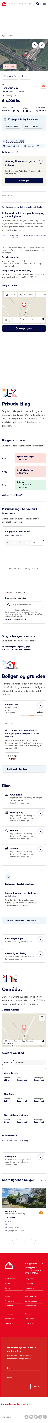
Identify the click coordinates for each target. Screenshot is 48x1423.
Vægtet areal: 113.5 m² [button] (13, 146)
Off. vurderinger (40, 107)
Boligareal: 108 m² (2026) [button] (15, 141)
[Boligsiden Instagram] (36, 1417)
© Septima (16, 319)
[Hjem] (9, 1268)
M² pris (25, 108)
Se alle (43, 1180)
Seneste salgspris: (8, 107)
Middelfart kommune (21, 649)
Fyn (3, 35)
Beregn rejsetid (26, 328)
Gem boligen (24, 181)
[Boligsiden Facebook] (26, 1417)
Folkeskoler (8, 1063)
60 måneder (37, 543)
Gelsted (11, 35)
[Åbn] (40, 705)
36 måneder (24, 543)
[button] (43, 86)
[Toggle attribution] (43, 318)
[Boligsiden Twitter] (31, 1417)
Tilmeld (36, 1386)
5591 (9, 649)
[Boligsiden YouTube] (45, 1417)
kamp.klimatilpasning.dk (20, 803)
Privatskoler (20, 1063)
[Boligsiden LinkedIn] (40, 1417)
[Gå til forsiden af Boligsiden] (4, 3)
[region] (24, 307)
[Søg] (38, 4)
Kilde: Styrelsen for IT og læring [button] (15, 1140)
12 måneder (11, 543)
